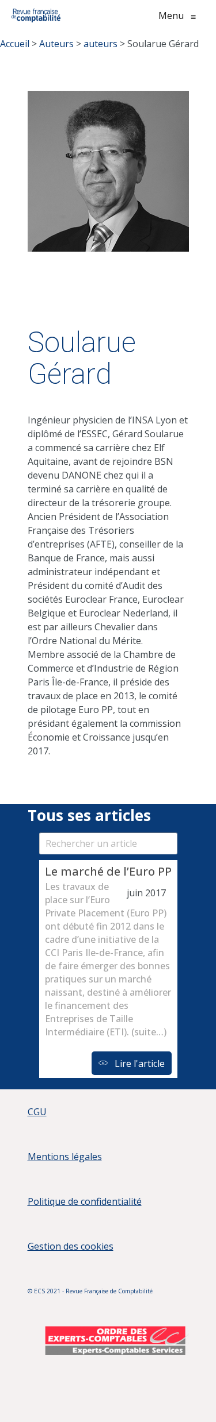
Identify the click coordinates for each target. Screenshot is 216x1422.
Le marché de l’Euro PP (108, 871)
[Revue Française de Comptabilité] (36, 15)
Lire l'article (138, 1063)
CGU (37, 1111)
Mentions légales (65, 1156)
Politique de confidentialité (85, 1201)
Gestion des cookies (70, 1246)
